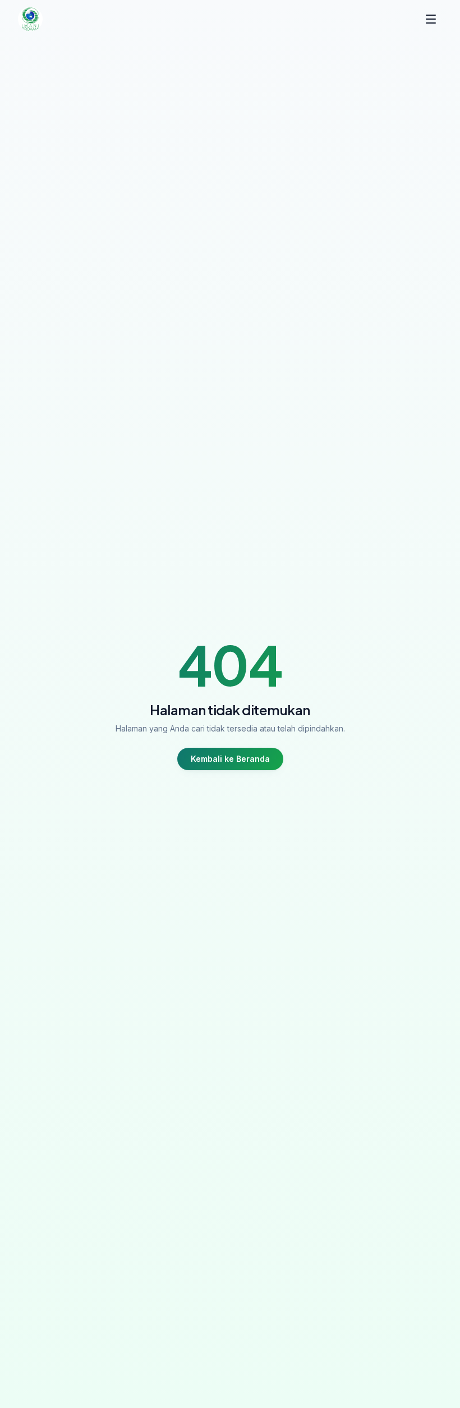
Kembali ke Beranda (230, 758)
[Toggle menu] (431, 19)
